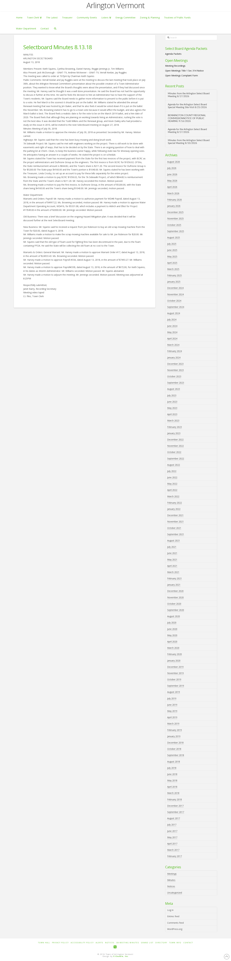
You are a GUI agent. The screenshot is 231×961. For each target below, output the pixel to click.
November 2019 (175, 673)
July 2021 (171, 546)
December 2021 (175, 515)
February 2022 (174, 502)
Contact (188, 943)
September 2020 (175, 609)
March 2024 (173, 344)
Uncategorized (174, 892)
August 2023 (173, 388)
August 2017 (173, 818)
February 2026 (174, 199)
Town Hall (44, 943)
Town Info (175, 943)
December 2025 (175, 212)
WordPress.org (174, 929)
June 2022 (172, 477)
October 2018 (174, 748)
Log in (170, 910)
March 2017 (173, 849)
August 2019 (173, 691)
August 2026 (173, 161)
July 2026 (171, 168)
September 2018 (175, 755)
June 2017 (172, 831)
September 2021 (175, 534)
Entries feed (173, 916)
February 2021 (174, 578)
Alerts (99, 943)
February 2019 (174, 729)
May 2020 (172, 635)
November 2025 (175, 218)
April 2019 (172, 717)
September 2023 (175, 382)
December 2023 (175, 363)
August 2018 (173, 761)
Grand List (147, 943)
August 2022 (173, 464)
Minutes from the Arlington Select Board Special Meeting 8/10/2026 (188, 142)
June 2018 (172, 774)
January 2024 (173, 357)
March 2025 (173, 269)
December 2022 (175, 439)
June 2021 (172, 553)
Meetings (172, 873)
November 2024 (175, 294)
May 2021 (172, 559)
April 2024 (172, 338)
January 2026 (173, 205)
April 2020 (172, 641)
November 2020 (175, 597)
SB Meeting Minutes (127, 943)
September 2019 (175, 685)
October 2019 (174, 679)
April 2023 (172, 414)
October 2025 (174, 224)
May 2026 (172, 180)
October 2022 (174, 452)
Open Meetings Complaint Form (181, 75)
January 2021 (173, 584)
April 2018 (172, 786)
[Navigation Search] (55, 28)
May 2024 (172, 332)
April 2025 (172, 262)
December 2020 (175, 590)
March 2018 (173, 792)
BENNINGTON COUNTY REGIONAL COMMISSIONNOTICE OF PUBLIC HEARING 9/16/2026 (187, 118)
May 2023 (172, 407)
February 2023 (174, 426)
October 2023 (174, 376)
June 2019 (172, 704)
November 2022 (175, 445)
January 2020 (173, 660)
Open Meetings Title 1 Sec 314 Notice (184, 70)
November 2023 (175, 370)
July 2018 (171, 767)
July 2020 (171, 622)
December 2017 (175, 805)
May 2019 (172, 710)
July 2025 (171, 243)
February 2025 (174, 275)
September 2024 (175, 306)
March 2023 (173, 420)
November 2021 (175, 521)
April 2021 (172, 565)
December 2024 (175, 287)
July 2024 (171, 319)
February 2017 (174, 856)
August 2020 (173, 616)
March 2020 (173, 647)
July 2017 (171, 824)
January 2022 (173, 508)
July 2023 (171, 395)
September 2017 (175, 811)
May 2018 (172, 780)
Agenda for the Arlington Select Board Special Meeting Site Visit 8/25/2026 (187, 106)
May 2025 (172, 256)
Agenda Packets (173, 53)
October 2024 (174, 300)
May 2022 (172, 483)
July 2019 (171, 698)
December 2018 (175, 742)
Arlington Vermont (115, 5)
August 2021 (173, 540)
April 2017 (172, 843)
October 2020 (174, 603)
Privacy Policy (60, 943)
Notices (171, 886)
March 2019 (173, 723)
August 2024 (173, 313)
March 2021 (173, 572)
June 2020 (172, 628)
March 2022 (173, 496)
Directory (161, 943)
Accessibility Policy (82, 943)
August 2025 (173, 237)
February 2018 (174, 799)
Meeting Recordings (175, 65)
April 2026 (172, 186)
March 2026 (173, 193)
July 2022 (171, 471)
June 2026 (172, 174)
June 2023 (172, 401)
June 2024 (172, 325)
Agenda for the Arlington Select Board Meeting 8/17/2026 (187, 131)
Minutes (171, 880)
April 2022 (172, 489)
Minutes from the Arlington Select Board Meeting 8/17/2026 (188, 95)
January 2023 (173, 433)
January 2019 (173, 736)
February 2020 (174, 654)
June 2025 (172, 250)
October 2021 (174, 527)
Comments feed (175, 922)
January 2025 (173, 281)
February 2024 (174, 351)
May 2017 (172, 837)
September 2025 (175, 231)
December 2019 (175, 666)
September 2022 (175, 458)
